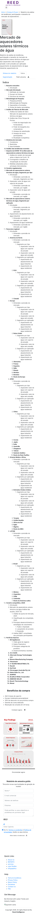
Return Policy (12, 882)
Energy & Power (12, 12)
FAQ (9, 889)
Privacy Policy (13, 880)
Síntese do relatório (9, 73)
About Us (11, 860)
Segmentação (7, 77)
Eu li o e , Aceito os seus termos (17, 831)
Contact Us (12, 886)
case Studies (12, 866)
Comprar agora (17, 710)
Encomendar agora (18, 772)
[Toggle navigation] (6, 7)
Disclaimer (11, 884)
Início (3, 12)
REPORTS (11, 862)
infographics (12, 868)
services (10, 864)
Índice (23, 73)
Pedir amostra (21, 77)
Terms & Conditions (14, 878)
